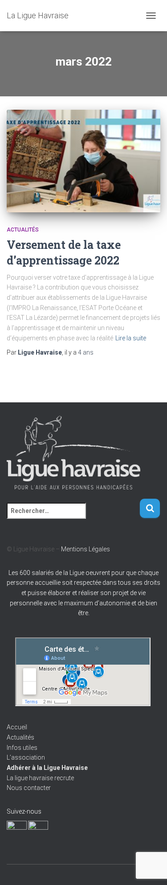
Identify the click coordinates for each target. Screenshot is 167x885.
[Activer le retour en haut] (149, 867)
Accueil (17, 727)
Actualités (23, 230)
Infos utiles (22, 747)
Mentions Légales (85, 549)
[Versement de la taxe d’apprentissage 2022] (83, 161)
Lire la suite (130, 338)
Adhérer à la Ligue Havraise (47, 767)
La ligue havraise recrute (40, 778)
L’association (26, 757)
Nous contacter (29, 787)
